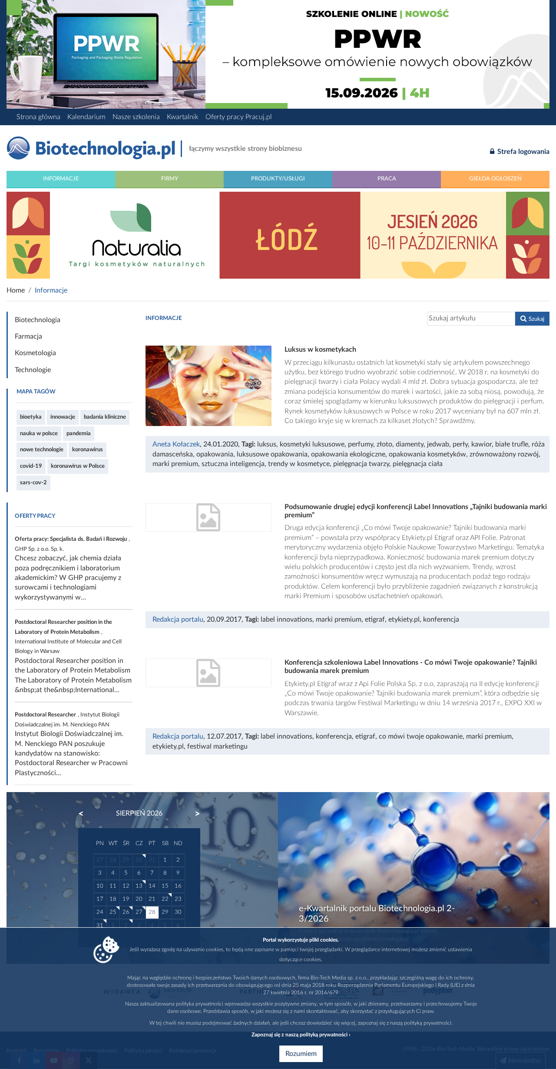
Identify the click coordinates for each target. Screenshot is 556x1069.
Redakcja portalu (177, 619)
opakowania (214, 454)
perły (460, 444)
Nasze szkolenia (136, 116)
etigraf (375, 619)
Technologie (33, 369)
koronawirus (87, 449)
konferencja (441, 619)
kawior (481, 444)
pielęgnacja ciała (418, 463)
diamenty (410, 444)
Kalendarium (86, 116)
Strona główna (38, 116)
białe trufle (511, 444)
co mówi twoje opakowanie (421, 736)
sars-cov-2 (33, 482)
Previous (85, 814)
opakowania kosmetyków (427, 454)
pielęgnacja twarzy (361, 463)
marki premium (175, 463)
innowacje (62, 417)
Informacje (61, 178)
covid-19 (31, 466)
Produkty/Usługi (278, 178)
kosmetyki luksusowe (312, 444)
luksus (266, 444)
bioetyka (31, 417)
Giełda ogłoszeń (495, 178)
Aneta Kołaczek (176, 444)
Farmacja (28, 336)
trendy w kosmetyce (299, 463)
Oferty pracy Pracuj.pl (238, 116)
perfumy (360, 444)
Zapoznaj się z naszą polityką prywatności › (301, 1034)
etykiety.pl (404, 619)
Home (16, 290)
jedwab (438, 444)
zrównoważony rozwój (504, 454)
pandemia (78, 433)
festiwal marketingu (217, 746)
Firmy (169, 178)
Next (193, 814)
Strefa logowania (522, 151)
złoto (384, 444)
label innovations (286, 619)
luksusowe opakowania (272, 454)
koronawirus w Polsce (78, 466)
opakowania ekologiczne (348, 454)
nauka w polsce (39, 433)
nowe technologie (41, 449)
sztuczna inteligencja (233, 463)
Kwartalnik (183, 116)
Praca (386, 178)
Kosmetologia (35, 353)
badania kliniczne (105, 417)
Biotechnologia (37, 319)
